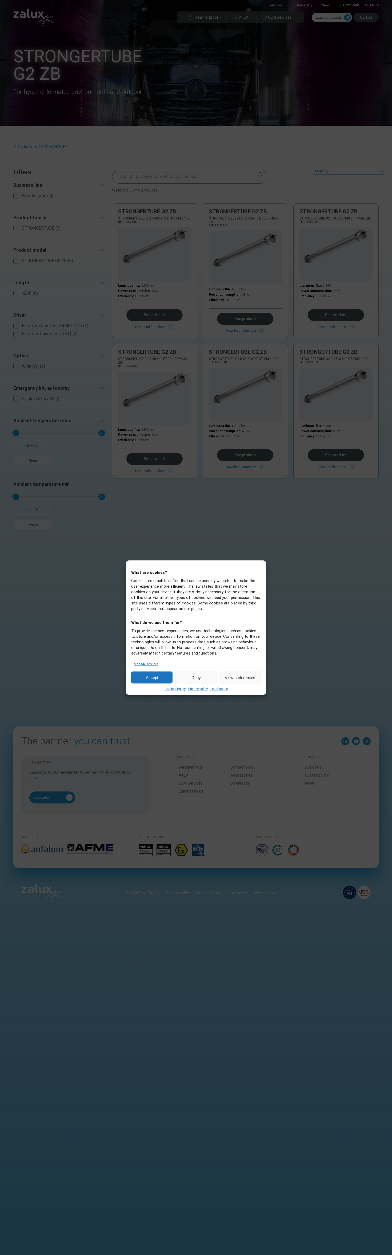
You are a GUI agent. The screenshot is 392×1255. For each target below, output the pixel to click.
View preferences (240, 677)
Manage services (146, 664)
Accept (152, 677)
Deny (196, 677)
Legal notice (219, 689)
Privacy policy (198, 689)
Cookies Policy (175, 689)
